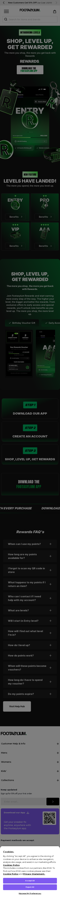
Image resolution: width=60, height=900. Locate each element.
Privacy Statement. (34, 874)
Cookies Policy (11, 865)
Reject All (30, 887)
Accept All (30, 881)
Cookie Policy (10, 874)
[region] (30, 873)
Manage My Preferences (30, 893)
